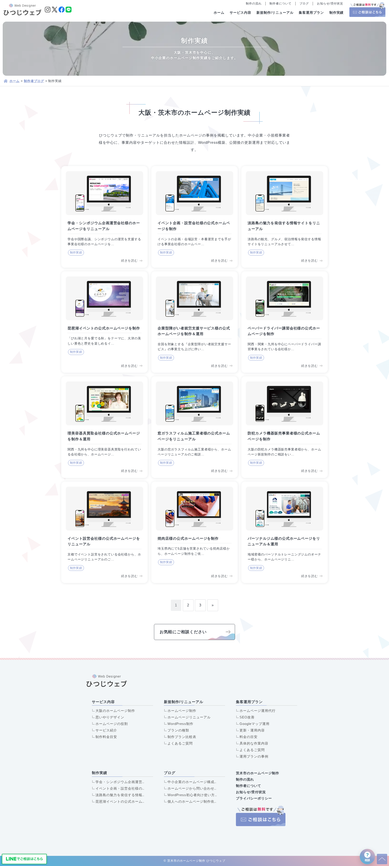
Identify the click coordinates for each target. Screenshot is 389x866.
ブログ (304, 3)
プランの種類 (178, 730)
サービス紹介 (106, 730)
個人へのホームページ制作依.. (191, 801)
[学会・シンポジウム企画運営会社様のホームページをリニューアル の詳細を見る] (104, 216)
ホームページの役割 (111, 724)
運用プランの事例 (254, 756)
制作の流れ (254, 3)
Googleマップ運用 (254, 724)
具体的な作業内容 (254, 743)
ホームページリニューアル (189, 717)
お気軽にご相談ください (183, 632)
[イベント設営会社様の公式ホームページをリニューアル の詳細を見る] (104, 532)
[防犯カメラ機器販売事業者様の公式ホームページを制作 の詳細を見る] (284, 427)
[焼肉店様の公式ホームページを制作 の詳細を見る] (194, 532)
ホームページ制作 (181, 711)
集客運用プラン (311, 12)
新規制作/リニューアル (275, 12)
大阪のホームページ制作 (115, 711)
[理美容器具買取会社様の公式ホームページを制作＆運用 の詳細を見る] (104, 427)
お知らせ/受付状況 (330, 3)
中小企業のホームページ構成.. (191, 782)
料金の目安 (249, 737)
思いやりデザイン (109, 717)
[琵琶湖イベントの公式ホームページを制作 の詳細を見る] (104, 322)
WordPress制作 (180, 724)
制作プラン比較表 (181, 737)
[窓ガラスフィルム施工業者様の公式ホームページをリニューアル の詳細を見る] (194, 427)
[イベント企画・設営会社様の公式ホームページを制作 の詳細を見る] (194, 216)
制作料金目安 (106, 737)
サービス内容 (240, 12)
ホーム (219, 12)
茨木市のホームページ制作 (257, 773)
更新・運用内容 (252, 730)
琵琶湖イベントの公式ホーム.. (119, 801)
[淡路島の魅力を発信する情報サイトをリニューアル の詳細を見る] (284, 216)
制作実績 (336, 12)
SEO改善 (247, 717)
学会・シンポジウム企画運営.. (119, 782)
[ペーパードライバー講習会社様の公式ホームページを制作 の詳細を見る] (284, 322)
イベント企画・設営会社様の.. (119, 788)
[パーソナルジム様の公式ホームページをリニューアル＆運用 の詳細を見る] (284, 532)
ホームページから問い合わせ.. (191, 788)
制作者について (280, 3)
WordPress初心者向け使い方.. (192, 795)
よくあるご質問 (180, 743)
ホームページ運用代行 (258, 711)
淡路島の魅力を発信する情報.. (119, 795)
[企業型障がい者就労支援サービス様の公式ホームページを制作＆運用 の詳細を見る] (194, 322)
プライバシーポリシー (254, 798)
